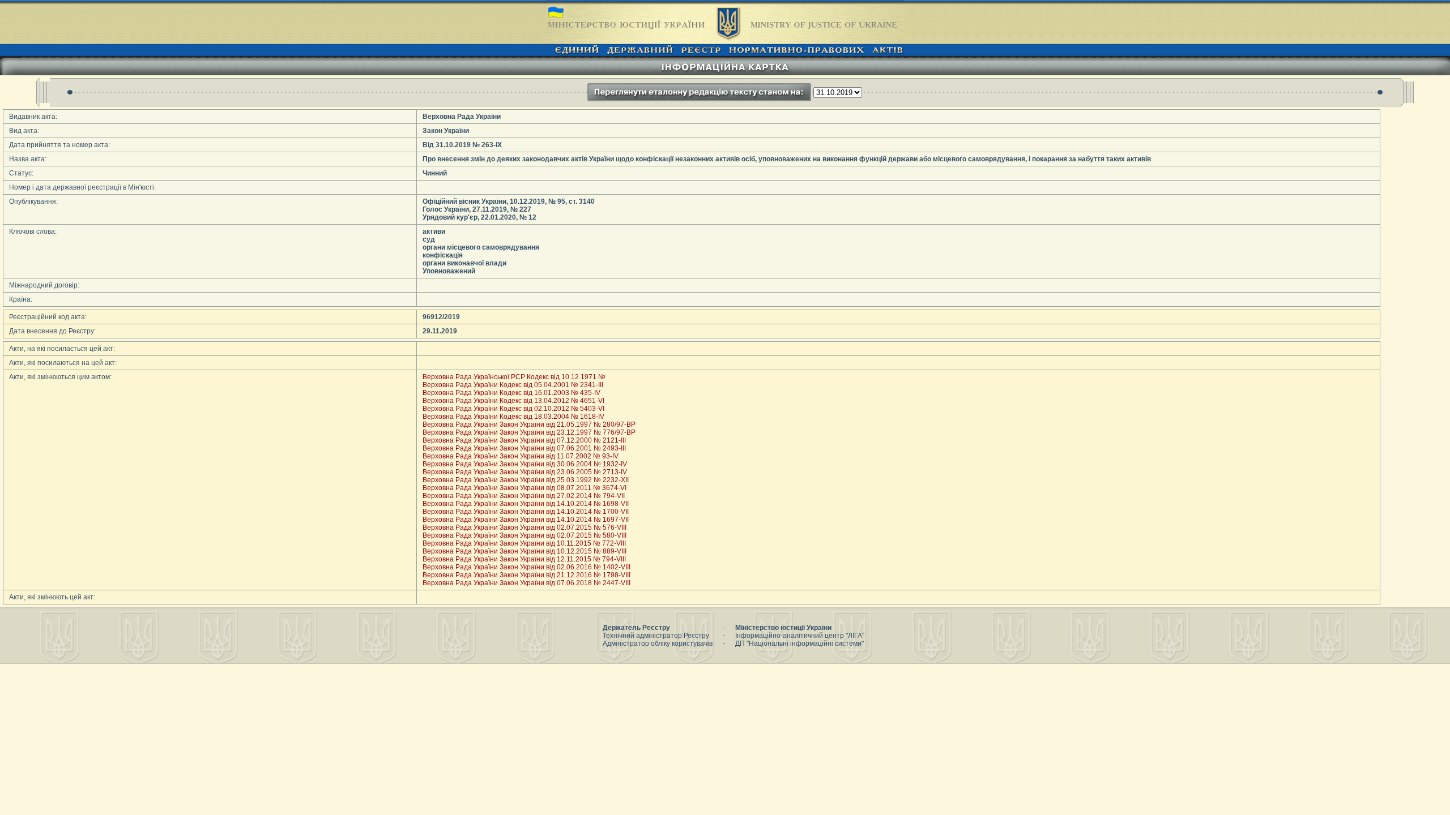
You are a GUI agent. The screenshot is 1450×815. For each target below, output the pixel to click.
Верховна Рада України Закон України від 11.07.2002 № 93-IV (521, 456)
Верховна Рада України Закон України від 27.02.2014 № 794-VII (524, 496)
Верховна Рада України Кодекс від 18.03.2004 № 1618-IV (513, 417)
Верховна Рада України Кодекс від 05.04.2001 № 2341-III (513, 385)
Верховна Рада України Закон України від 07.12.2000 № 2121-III (524, 440)
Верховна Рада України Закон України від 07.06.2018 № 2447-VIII (526, 583)
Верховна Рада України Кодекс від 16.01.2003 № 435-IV (511, 393)
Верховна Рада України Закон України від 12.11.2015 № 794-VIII (524, 559)
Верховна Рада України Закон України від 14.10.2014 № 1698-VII (526, 504)
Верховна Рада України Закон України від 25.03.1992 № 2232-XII (526, 480)
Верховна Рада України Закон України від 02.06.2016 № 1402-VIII (526, 567)
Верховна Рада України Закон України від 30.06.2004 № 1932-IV (525, 464)
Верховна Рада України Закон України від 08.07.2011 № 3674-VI (524, 488)
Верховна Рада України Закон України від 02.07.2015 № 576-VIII (524, 527)
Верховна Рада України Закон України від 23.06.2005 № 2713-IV (525, 472)
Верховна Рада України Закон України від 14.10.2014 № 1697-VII (526, 520)
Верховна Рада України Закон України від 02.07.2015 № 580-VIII (524, 535)
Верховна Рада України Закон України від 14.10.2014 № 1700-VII (526, 512)
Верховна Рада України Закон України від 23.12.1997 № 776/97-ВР (529, 432)
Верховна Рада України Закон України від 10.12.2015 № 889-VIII (524, 551)
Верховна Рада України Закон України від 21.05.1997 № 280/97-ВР (529, 424)
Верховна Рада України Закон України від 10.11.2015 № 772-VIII (524, 543)
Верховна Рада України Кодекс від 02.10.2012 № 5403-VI (513, 409)
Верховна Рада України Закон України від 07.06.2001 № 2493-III (524, 448)
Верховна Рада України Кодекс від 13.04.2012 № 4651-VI (513, 401)
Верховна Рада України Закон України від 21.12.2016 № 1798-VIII (526, 575)
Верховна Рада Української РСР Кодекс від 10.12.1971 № (514, 377)
